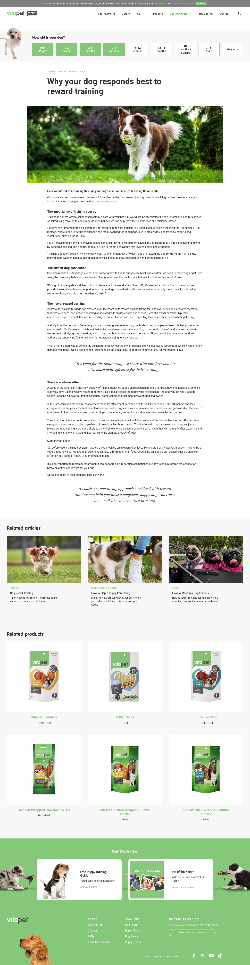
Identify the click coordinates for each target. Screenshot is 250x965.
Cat (139, 13)
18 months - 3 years (185, 49)
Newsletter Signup (191, 932)
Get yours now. (89, 887)
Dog (125, 13)
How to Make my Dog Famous (190, 593)
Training (51, 71)
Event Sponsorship (99, 942)
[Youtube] (211, 955)
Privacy (157, 956)
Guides (83, 71)
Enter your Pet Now (183, 887)
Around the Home (68, 71)
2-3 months (90, 49)
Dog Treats (131, 936)
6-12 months (138, 49)
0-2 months (66, 49)
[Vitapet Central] (22, 14)
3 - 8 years (208, 49)
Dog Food (131, 924)
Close (201, 4)
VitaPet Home (106, 13)
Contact (224, 13)
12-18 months (161, 49)
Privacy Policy (160, 3)
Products (157, 13)
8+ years (232, 49)
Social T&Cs (132, 919)
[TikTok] (220, 955)
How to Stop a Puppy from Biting (110, 593)
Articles (92, 919)
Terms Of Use (172, 956)
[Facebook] (193, 955)
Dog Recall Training (21, 593)
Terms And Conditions (183, 3)
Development (98, 588)
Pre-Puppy (43, 49)
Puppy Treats (133, 942)
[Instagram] (202, 955)
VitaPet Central (179, 13)
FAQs (91, 936)
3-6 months (114, 49)
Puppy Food (132, 930)
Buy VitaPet (205, 13)
